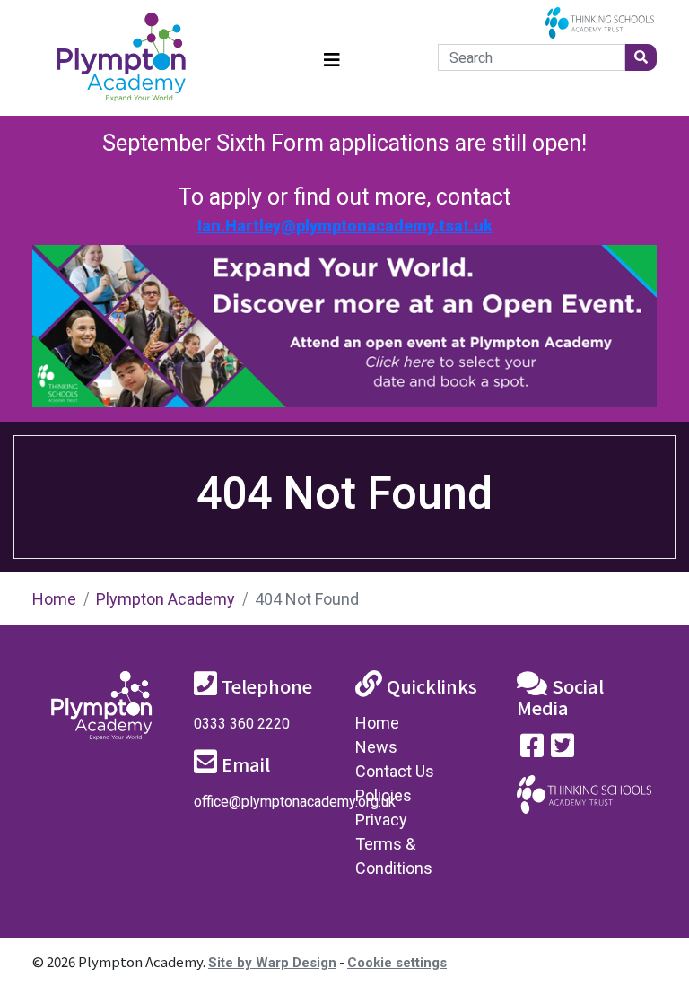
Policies (383, 795)
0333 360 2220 (242, 723)
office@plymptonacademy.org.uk (295, 801)
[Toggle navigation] (332, 58)
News (376, 746)
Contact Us (394, 771)
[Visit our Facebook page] (532, 749)
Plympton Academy (165, 598)
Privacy (381, 819)
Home (54, 598)
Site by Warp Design (272, 963)
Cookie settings (397, 963)
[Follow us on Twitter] (562, 749)
